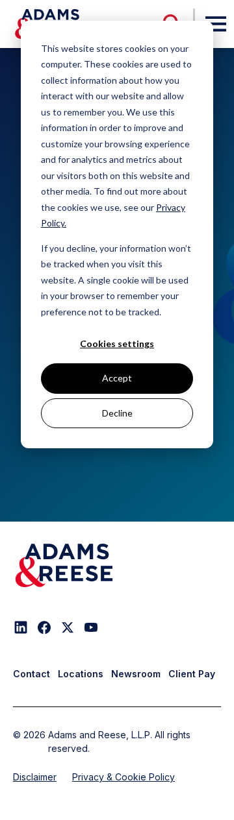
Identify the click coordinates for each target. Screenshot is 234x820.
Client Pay (191, 673)
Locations (80, 673)
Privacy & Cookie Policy (123, 776)
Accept (117, 377)
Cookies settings (117, 343)
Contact (31, 673)
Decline (117, 412)
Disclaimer (35, 776)
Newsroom (136, 673)
